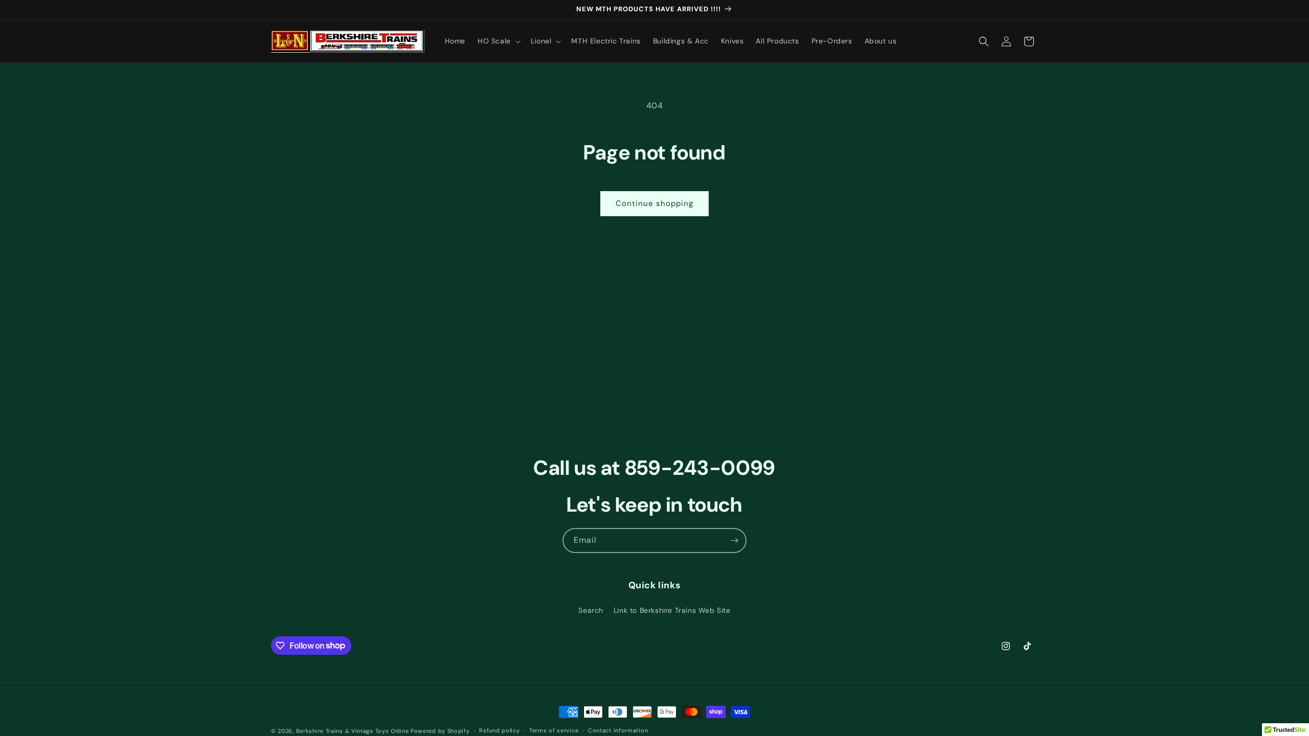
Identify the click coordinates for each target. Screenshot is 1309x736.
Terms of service (553, 730)
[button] (498, 41)
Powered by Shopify (440, 730)
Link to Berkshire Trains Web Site (672, 610)
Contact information (618, 730)
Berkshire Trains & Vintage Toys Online (352, 730)
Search (590, 610)
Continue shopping (654, 203)
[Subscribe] (734, 540)
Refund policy (499, 730)
